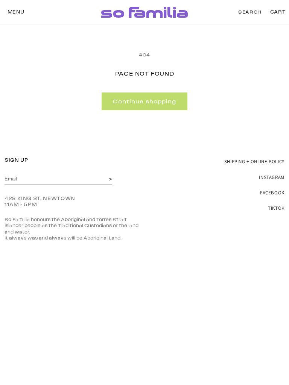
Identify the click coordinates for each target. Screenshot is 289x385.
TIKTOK (276, 208)
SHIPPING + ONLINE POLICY (254, 161)
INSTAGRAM (271, 177)
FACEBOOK (272, 192)
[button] (16, 12)
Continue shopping (144, 102)
